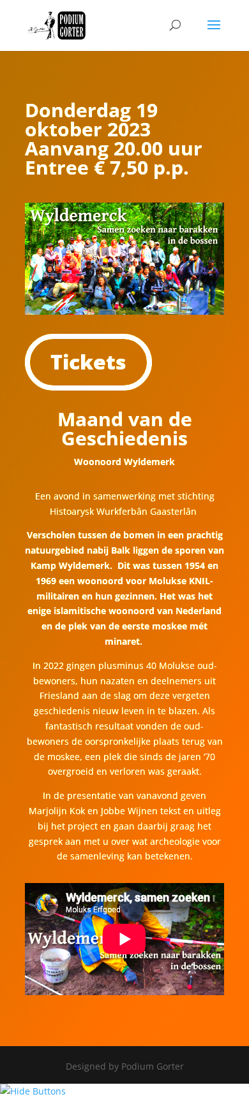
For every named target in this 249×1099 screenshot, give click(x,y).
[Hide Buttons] (33, 1091)
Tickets (88, 361)
